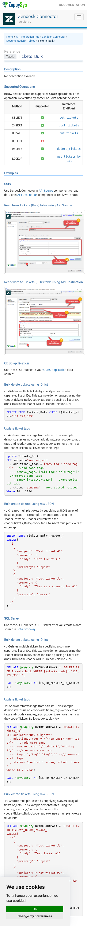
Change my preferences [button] (35, 916)
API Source (46, 190)
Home (10, 36)
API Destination (27, 194)
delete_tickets (69, 148)
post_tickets (69, 125)
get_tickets (69, 117)
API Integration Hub (27, 36)
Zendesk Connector (38, 16)
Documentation (15, 40)
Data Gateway (26, 629)
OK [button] (35, 909)
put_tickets (69, 133)
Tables (31, 40)
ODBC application (54, 369)
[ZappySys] (14, 5)
